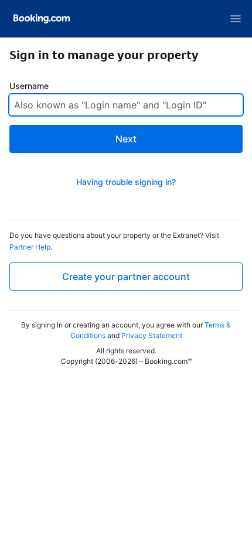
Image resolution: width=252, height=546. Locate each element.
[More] (236, 19)
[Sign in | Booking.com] (41, 18)
